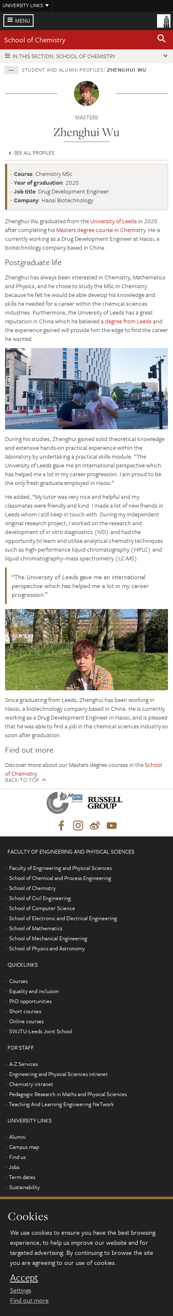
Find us (17, 1157)
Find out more (29, 1300)
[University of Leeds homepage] (163, 20)
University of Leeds (113, 221)
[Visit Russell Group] (106, 804)
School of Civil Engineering (40, 898)
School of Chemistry (35, 39)
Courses (18, 981)
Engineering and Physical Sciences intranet (58, 1074)
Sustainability (24, 1187)
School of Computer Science (42, 908)
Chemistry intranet (31, 1084)
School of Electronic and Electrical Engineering (63, 918)
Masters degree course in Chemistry (100, 229)
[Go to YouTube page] (112, 826)
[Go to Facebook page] (61, 826)
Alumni (17, 1137)
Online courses (26, 1021)
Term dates (22, 1177)
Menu (22, 20)
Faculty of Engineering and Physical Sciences (60, 868)
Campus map (24, 1147)
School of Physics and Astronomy (47, 948)
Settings (20, 1290)
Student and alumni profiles (62, 69)
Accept (24, 1277)
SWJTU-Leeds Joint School (40, 1031)
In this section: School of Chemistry (64, 56)
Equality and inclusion (34, 991)
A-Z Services (23, 1064)
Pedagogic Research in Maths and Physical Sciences (68, 1094)
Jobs (14, 1167)
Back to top (22, 780)
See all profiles (33, 152)
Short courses (25, 1011)
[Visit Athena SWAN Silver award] (66, 804)
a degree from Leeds (126, 321)
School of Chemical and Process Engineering (60, 878)
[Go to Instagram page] (78, 826)
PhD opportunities (30, 1001)
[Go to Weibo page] (95, 826)
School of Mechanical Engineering (48, 938)
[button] (162, 40)
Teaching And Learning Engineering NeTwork (61, 1104)
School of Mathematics (35, 928)
